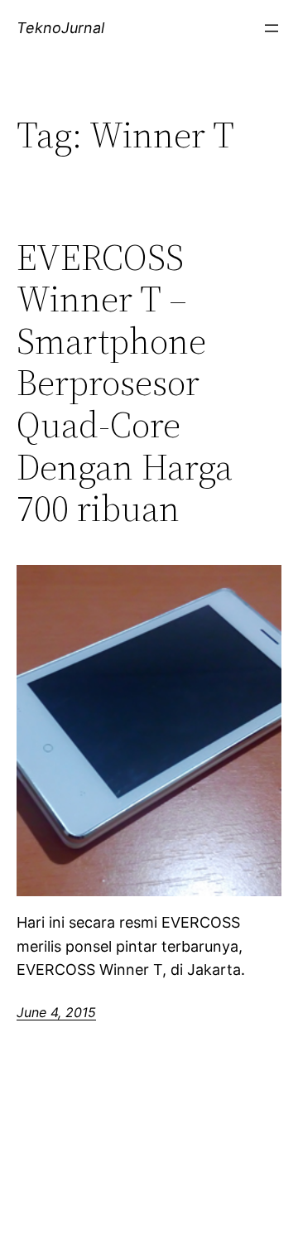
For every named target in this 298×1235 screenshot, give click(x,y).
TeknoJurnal (60, 27)
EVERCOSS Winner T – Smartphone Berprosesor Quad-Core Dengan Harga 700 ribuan (125, 383)
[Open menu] (271, 28)
